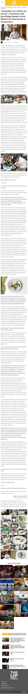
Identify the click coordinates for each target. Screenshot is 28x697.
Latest (14, 634)
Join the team (4, 683)
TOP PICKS (22, 634)
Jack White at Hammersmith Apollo (17, 659)
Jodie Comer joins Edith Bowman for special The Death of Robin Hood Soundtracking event (17, 647)
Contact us (3, 681)
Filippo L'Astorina (7, 42)
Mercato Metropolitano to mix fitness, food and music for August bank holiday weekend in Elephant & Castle (17, 640)
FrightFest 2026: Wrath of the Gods (17, 653)
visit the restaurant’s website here (18, 506)
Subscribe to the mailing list (7, 687)
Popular (6, 634)
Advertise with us (5, 685)
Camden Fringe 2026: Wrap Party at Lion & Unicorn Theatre (17, 666)
